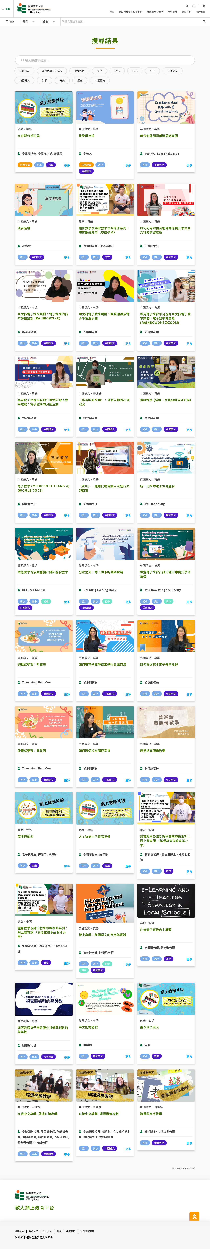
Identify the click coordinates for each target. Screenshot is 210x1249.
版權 (59, 1231)
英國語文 (24, 80)
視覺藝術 (23, 1021)
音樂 (20, 830)
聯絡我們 (200, 11)
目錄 (7, 8)
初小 (99, 71)
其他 (143, 923)
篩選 (11, 21)
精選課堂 (24, 71)
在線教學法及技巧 (52, 71)
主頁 (112, 11)
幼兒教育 (79, 71)
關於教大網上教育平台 (130, 11)
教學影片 (172, 11)
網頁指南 (19, 1231)
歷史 (79, 80)
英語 (157, 129)
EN (194, 5)
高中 (152, 71)
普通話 (97, 393)
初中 (134, 71)
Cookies (47, 1231)
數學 (44, 80)
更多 (67, 165)
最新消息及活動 (155, 11)
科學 (20, 129)
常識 (62, 80)
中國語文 (173, 71)
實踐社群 (186, 11)
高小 (117, 71)
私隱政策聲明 (87, 1231)
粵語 (29, 129)
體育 (81, 221)
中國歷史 (100, 80)
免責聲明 (70, 1231)
